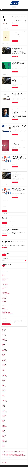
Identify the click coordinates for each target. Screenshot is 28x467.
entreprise (16, 452)
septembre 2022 (4, 379)
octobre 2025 (3, 339)
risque (8, 455)
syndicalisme (22, 455)
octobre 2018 (3, 425)
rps (9, 455)
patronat (22, 454)
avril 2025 (3, 345)
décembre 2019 (4, 411)
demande (24, 451)
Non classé (3, 308)
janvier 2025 (3, 349)
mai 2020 (3, 406)
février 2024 (3, 359)
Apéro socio (3, 275)
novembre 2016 (4, 441)
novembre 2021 (4, 390)
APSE (7, 451)
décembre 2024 (4, 350)
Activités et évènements (5, 225)
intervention (6, 454)
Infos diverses (4, 289)
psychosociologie (3, 455)
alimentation (6, 451)
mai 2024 (3, 355)
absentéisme (3, 451)
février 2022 (3, 386)
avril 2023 (3, 370)
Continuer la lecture (15, 25)
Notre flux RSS (4, 462)
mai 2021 (3, 395)
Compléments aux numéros (6, 312)
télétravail (13, 457)
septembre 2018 (4, 426)
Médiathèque (4, 137)
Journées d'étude (5, 213)
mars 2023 (3, 371)
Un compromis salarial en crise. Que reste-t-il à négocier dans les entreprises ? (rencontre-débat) (18, 94)
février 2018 (3, 432)
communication (15, 451)
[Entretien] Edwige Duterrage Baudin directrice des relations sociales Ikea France (19, 126)
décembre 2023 (4, 361)
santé (10, 455)
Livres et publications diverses (6, 293)
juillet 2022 (3, 380)
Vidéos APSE (7, 137)
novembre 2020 (4, 401)
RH (6, 455)
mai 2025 (3, 344)
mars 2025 (3, 346)
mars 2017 (3, 437)
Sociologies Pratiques (4, 309)
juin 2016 (3, 446)
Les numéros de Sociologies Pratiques (7, 313)
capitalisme (11, 451)
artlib (9, 451)
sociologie (12, 455)
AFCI (4, 451)
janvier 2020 (3, 410)
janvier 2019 (3, 422)
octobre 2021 (3, 391)
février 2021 (3, 399)
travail (10, 457)
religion (5, 455)
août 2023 (3, 366)
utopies (16, 457)
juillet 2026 (3, 329)
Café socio (3, 280)
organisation (20, 454)
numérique (17, 454)
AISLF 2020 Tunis (5, 285)
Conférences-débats (5, 28)
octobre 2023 (3, 364)
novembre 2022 (4, 376)
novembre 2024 (4, 351)
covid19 (18, 451)
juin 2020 (3, 405)
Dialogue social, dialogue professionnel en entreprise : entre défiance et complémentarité (18, 189)
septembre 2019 (4, 415)
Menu (2, 9)
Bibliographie (4, 301)
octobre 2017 (3, 435)
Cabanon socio (4, 279)
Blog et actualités (4, 274)
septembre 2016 (4, 442)
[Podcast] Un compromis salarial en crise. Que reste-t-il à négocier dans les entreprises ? (18, 79)
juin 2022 (3, 381)
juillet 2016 (3, 445)
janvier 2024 (3, 360)
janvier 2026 (3, 335)
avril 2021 (3, 396)
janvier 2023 (3, 374)
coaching (13, 451)
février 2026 (3, 334)
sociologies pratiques (16, 455)
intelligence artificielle (3, 454)
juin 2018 (3, 427)
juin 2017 (3, 436)
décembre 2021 (4, 389)
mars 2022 (3, 385)
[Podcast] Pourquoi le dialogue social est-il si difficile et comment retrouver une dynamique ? (19, 142)
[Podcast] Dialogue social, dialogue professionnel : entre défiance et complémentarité (18, 174)
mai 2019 (3, 420)
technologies (25, 455)
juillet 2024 (3, 354)
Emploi (3, 288)
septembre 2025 (4, 340)
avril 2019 (3, 421)
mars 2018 (3, 431)
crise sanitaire (21, 451)
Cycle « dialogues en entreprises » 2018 (9, 217)
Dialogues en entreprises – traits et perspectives (10, 229)
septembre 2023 (4, 365)
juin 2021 (3, 394)
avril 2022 (3, 384)
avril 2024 (3, 356)
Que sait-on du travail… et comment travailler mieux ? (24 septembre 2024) (18, 63)
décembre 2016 (4, 440)
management (11, 454)
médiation (14, 454)
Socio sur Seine (4, 297)
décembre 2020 (4, 400)
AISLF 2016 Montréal (5, 284)
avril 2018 (3, 430)
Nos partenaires (4, 294)
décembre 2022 (4, 375)
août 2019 (3, 416)
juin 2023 (3, 369)
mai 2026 (3, 330)
